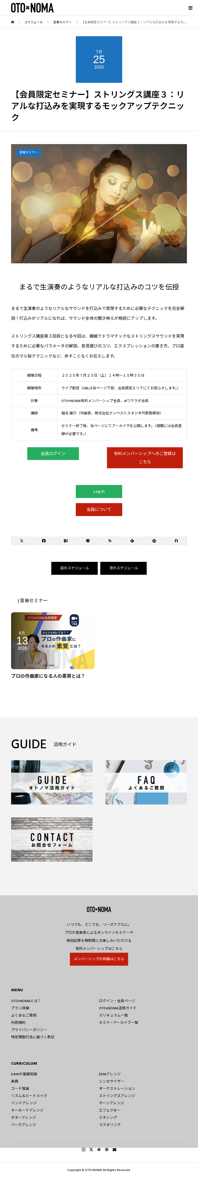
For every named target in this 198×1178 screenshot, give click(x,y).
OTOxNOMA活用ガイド (117, 1008)
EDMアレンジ (110, 1074)
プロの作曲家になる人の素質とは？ (48, 676)
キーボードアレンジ (27, 1110)
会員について (99, 509)
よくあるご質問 (23, 1015)
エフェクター (109, 1110)
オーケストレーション (117, 1088)
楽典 (14, 1081)
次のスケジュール (123, 568)
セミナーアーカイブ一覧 (118, 1022)
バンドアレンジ (24, 1103)
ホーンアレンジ (111, 1103)
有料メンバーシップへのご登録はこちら (145, 458)
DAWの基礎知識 (24, 1074)
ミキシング (108, 1117)
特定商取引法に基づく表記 (32, 1037)
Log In (99, 491)
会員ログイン (53, 454)
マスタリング (110, 1125)
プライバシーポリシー (29, 1030)
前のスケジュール (74, 568)
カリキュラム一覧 (113, 1015)
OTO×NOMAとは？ (26, 1001)
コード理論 (20, 1088)
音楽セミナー (28, 152)
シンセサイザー (111, 1081)
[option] (99, 203)
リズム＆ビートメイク (29, 1096)
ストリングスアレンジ (117, 1096)
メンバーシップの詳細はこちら (99, 959)
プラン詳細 (20, 1008)
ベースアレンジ (23, 1125)
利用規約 (18, 1022)
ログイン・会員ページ (117, 1001)
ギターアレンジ (23, 1117)
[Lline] (88, 541)
